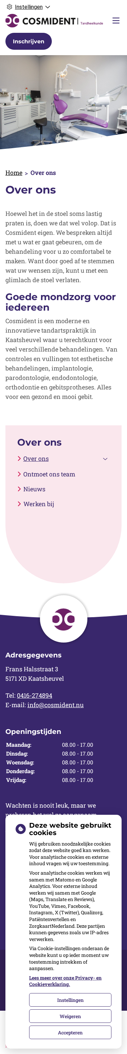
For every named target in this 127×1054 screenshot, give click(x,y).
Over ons (36, 458)
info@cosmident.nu (55, 705)
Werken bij (38, 504)
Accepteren (70, 1032)
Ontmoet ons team (49, 474)
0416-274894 (34, 695)
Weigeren (70, 1016)
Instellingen (70, 1000)
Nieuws (34, 489)
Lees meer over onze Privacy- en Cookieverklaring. (65, 981)
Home (13, 173)
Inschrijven (28, 41)
